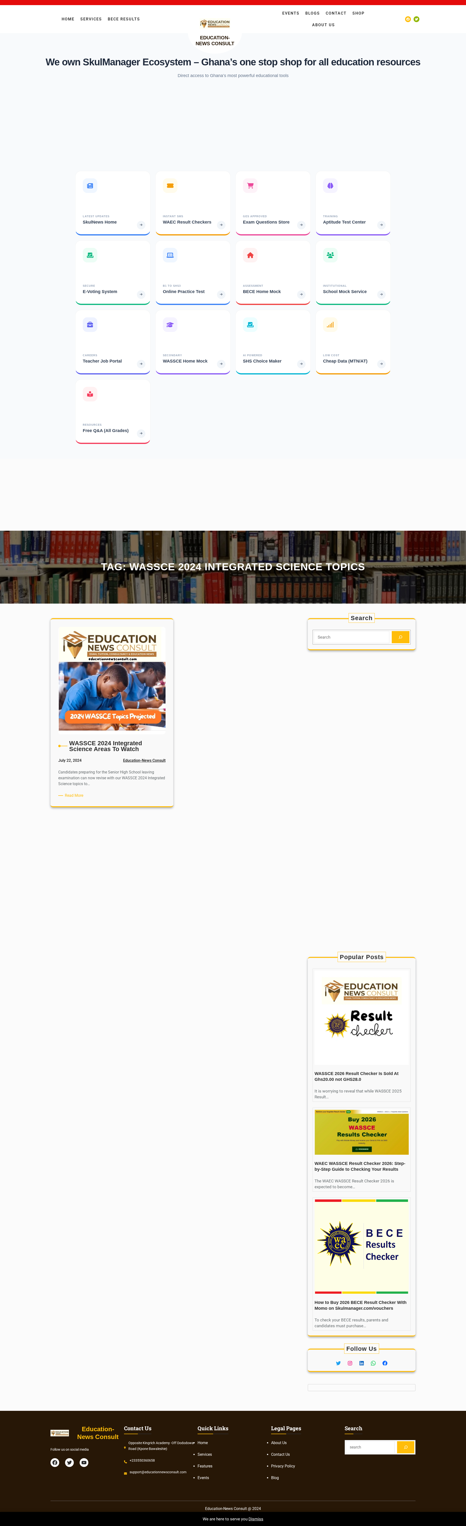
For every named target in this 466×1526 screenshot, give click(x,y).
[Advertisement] (233, 125)
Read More (75, 795)
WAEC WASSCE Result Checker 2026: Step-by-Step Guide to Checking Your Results (360, 1166)
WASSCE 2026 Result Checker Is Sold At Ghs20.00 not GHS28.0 (357, 1076)
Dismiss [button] (256, 1519)
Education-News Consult (144, 760)
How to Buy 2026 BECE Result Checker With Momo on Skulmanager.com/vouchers (361, 1305)
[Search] (400, 637)
